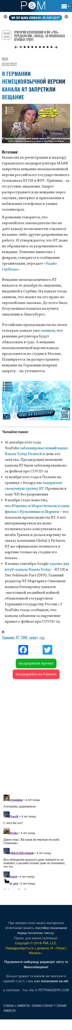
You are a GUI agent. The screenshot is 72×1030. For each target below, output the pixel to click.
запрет (33, 637)
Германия (8, 637)
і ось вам (47, 980)
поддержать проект (36, 663)
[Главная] (33, 5)
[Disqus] (36, 735)
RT (17, 637)
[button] (16, 47)
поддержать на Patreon (36, 674)
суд (42, 637)
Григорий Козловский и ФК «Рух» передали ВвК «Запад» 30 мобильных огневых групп (39, 36)
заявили (48, 330)
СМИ (24, 637)
